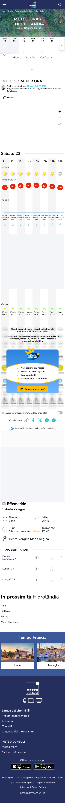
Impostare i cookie (46, 782)
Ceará (31, 11)
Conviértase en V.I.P (35, 389)
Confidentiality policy (23, 782)
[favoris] (59, 21)
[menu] (4, 4)
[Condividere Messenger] (47, 420)
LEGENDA (11, 97)
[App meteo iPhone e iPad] (21, 766)
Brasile (10, 11)
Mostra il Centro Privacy (34, 787)
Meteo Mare (9, 747)
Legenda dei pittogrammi (18, 731)
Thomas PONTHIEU (36, 86)
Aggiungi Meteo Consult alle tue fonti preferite (34, 428)
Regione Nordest (21, 11)
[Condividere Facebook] (33, 420)
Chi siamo (8, 721)
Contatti (7, 726)
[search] (60, 4)
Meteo (3, 11)
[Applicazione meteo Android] (44, 766)
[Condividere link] (26, 420)
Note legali (7, 777)
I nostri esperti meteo (15, 716)
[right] (61, 44)
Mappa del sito (30, 777)
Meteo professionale (15, 752)
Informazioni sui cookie (51, 777)
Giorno (17, 57)
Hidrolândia (39, 11)
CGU (18, 777)
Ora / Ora (30, 57)
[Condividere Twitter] (40, 420)
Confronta (46, 57)
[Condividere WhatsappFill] (54, 420)
